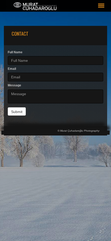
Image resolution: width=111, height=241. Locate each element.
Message (14, 85)
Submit (16, 112)
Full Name (15, 52)
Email (12, 69)
